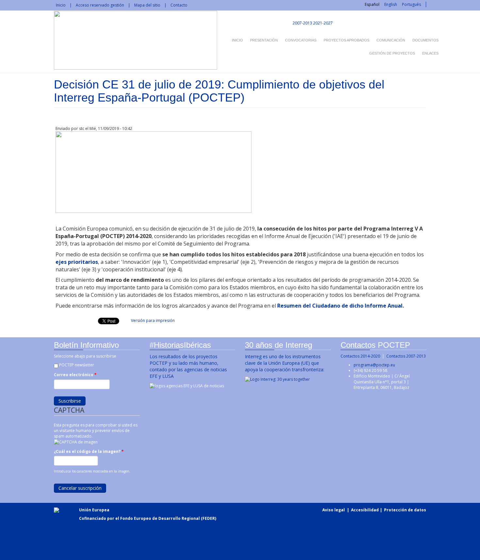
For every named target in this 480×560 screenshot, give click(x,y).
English (390, 4)
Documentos (425, 40)
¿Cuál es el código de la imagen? (89, 451)
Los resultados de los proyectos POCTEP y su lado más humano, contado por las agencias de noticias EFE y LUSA (188, 366)
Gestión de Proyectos (392, 53)
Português (411, 4)
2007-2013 (302, 23)
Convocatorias (300, 40)
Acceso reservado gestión (100, 5)
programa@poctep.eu (374, 365)
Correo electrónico (75, 374)
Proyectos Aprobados (346, 40)
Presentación (264, 40)
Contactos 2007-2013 (406, 356)
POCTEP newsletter (76, 365)
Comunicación (390, 40)
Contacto (178, 5)
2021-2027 (323, 23)
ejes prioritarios (77, 261)
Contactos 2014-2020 (360, 356)
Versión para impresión (153, 320)
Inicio (61, 5)
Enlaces (430, 53)
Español (372, 4)
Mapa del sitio (147, 5)
